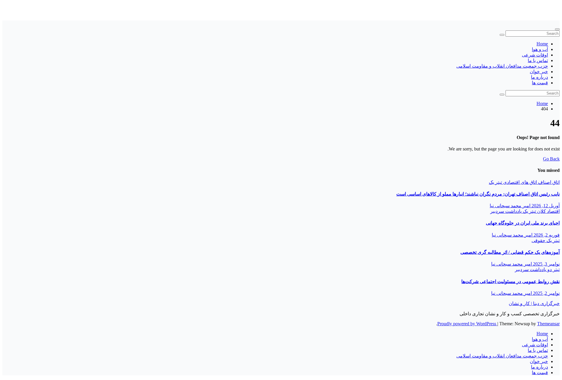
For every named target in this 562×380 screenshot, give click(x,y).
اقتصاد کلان (548, 211)
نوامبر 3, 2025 (546, 263)
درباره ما (539, 77)
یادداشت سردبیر (506, 211)
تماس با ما (538, 60)
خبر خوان (539, 71)
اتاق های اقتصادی (519, 182)
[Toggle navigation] (557, 29)
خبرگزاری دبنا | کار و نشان (534, 7)
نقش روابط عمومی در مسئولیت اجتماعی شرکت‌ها (510, 281)
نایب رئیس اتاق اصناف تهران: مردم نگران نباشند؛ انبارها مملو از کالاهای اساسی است (478, 193)
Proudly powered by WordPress (467, 323)
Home (542, 43)
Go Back (551, 158)
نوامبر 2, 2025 (546, 293)
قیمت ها (540, 82)
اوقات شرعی (535, 54)
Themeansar (548, 323)
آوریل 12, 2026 (545, 205)
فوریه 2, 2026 (546, 234)
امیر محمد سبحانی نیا (510, 205)
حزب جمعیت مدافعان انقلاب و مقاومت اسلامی (502, 66)
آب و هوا (540, 49)
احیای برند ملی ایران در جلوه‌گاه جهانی (523, 222)
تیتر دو (553, 269)
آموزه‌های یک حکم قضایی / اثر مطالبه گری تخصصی (510, 252)
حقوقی (538, 240)
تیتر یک (495, 182)
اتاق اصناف (548, 182)
